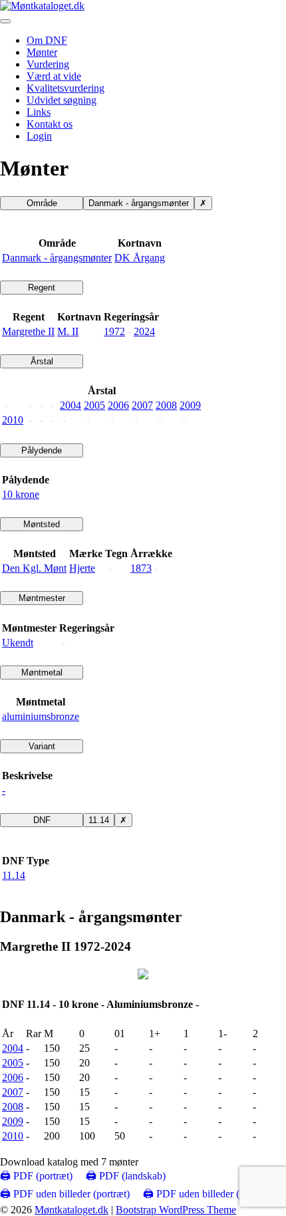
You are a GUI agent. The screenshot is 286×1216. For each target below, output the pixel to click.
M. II (67, 331)
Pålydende (41, 450)
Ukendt (17, 642)
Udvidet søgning (61, 100)
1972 (114, 331)
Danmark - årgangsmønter (138, 203)
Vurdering (48, 64)
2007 (142, 405)
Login (39, 136)
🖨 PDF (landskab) (126, 1175)
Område (42, 203)
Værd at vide (54, 76)
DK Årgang (139, 257)
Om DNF (47, 40)
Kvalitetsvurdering (65, 88)
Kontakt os (49, 124)
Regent (41, 288)
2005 (94, 405)
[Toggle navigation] (5, 21)
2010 (12, 420)
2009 (190, 405)
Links (39, 112)
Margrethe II (28, 331)
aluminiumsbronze (40, 716)
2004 (70, 405)
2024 (144, 331)
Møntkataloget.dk (71, 1209)
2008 (166, 405)
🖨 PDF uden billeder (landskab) (211, 1193)
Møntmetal (42, 672)
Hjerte (82, 568)
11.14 (98, 820)
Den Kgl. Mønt (34, 568)
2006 (118, 405)
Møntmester (42, 598)
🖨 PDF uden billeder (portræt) (65, 1193)
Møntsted (41, 524)
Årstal (42, 361)
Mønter (42, 52)
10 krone (20, 494)
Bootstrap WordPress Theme (176, 1209)
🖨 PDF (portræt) (36, 1175)
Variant (42, 746)
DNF (42, 820)
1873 (141, 568)
